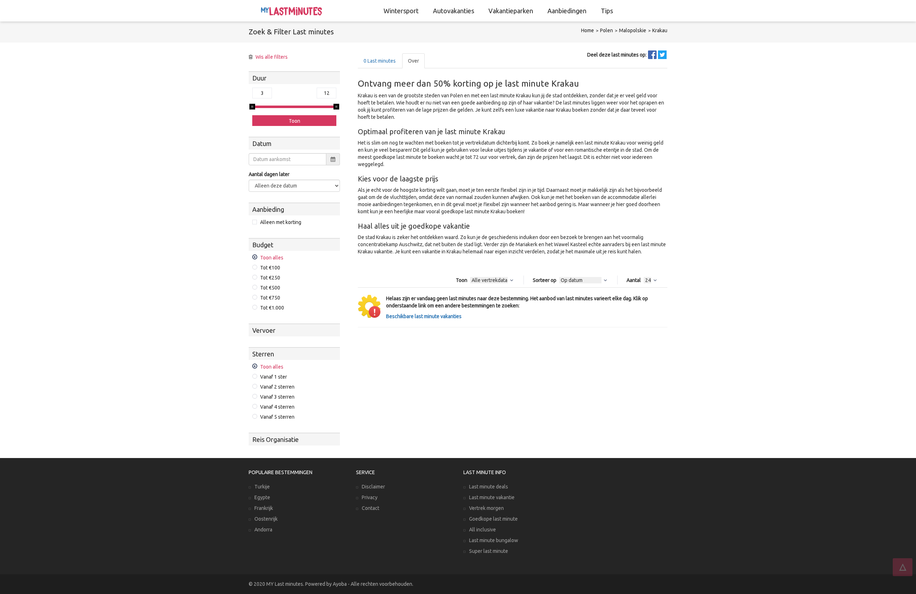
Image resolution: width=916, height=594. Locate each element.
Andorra (263, 529)
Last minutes (380, 61)
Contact (370, 508)
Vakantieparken (510, 10)
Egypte (262, 497)
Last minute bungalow (493, 540)
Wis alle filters (271, 57)
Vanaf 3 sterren (277, 397)
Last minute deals (488, 487)
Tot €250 (270, 278)
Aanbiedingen (566, 10)
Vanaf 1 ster (273, 377)
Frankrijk (263, 508)
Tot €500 (270, 288)
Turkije (262, 487)
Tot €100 (270, 268)
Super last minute (488, 551)
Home (587, 30)
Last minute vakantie (492, 497)
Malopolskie (632, 30)
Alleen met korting (280, 222)
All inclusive (482, 529)
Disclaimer (373, 487)
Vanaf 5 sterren (277, 417)
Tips (607, 10)
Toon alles (271, 258)
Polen (606, 30)
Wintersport (401, 10)
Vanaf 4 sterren (277, 407)
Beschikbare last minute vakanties (424, 316)
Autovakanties (453, 10)
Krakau (659, 30)
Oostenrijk (266, 519)
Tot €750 (270, 298)
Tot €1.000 (272, 308)
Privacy (369, 497)
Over (413, 61)
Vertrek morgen (486, 508)
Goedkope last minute (493, 519)
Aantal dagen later (269, 174)
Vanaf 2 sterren (277, 387)
